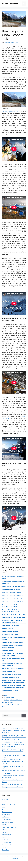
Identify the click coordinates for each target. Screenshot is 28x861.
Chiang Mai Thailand (7, 650)
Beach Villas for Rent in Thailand (11, 589)
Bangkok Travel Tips (7, 628)
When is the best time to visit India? (11, 592)
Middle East (5, 832)
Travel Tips (5, 850)
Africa (4, 802)
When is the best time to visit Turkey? (12, 595)
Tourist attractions (7, 845)
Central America (7, 819)
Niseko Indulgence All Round (10, 631)
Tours (4, 847)
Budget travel (6, 814)
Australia (5, 809)
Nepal (13, 697)
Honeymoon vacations (9, 827)
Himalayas (7, 697)
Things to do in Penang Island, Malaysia (13, 642)
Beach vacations (7, 812)
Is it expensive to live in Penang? (11, 625)
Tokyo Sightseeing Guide (9, 671)
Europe (4, 824)
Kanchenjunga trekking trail (10, 111)
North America (6, 834)
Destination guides (7, 822)
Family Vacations (10, 4)
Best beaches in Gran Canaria (11, 739)
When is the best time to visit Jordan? (12, 602)
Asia (5, 695)
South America (6, 842)
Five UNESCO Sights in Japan (10, 634)
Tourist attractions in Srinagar (10, 690)
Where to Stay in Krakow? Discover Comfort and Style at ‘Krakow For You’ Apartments (13, 730)
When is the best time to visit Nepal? (12, 598)
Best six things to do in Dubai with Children (13, 586)
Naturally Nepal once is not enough (11, 674)
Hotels (4, 829)
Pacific (4, 837)
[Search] (24, 715)
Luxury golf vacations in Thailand (11, 677)
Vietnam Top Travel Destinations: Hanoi (13, 668)
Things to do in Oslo (8, 773)
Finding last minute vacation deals (12, 787)
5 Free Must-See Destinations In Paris (13, 770)
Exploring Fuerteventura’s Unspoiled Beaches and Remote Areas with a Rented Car (13, 751)
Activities (5, 799)
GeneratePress (14, 858)
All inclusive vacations (8, 804)
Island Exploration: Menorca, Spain (12, 742)
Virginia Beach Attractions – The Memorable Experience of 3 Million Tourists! (12, 761)
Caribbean (5, 817)
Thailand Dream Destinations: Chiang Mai (13, 614)
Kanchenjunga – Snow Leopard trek (13, 617)
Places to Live (6, 840)
